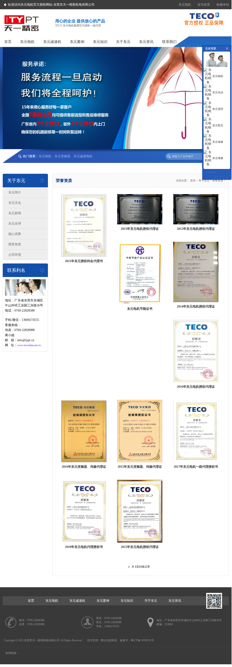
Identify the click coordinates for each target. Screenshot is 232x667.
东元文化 (14, 202)
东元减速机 (52, 42)
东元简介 (14, 192)
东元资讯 (146, 42)
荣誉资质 (14, 244)
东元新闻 (14, 213)
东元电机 (184, 4)
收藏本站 (222, 4)
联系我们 (169, 42)
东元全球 (14, 223)
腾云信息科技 (109, 640)
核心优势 (14, 234)
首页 (8, 42)
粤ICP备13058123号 (142, 640)
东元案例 (77, 42)
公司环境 (14, 254)
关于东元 (123, 42)
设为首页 (203, 4)
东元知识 (100, 42)
